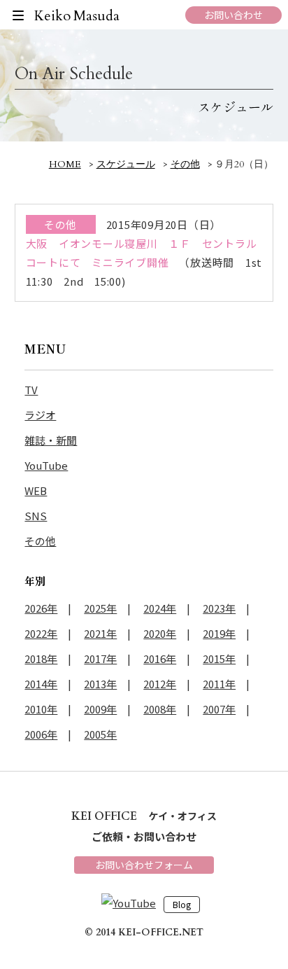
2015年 (219, 658)
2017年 (100, 658)
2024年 (159, 608)
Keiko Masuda (77, 15)
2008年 (159, 709)
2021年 (100, 633)
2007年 (219, 709)
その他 (40, 541)
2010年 (40, 709)
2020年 (159, 633)
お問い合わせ (233, 15)
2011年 (219, 683)
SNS (35, 515)
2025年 (100, 608)
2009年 (100, 709)
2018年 (40, 658)
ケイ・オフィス (144, 816)
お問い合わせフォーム (144, 865)
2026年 (40, 608)
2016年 (159, 658)
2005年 (100, 734)
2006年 (40, 734)
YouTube (46, 465)
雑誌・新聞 (50, 440)
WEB (35, 490)
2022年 (40, 633)
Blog (182, 905)
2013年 (100, 683)
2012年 (159, 683)
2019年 (219, 633)
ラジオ (40, 414)
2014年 (40, 683)
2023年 (219, 608)
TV (31, 389)
